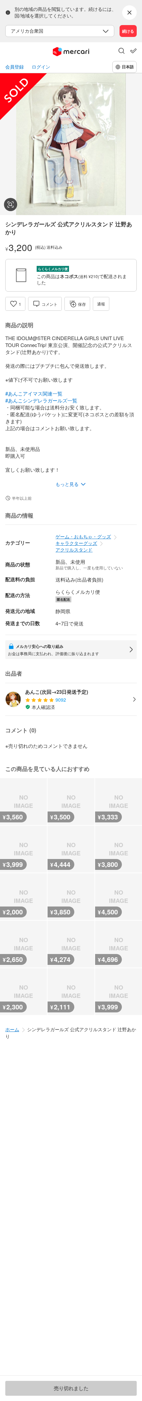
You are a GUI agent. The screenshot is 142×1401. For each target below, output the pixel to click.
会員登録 (14, 67)
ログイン (41, 67)
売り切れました (71, 1388)
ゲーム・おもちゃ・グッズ (83, 536)
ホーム (12, 1029)
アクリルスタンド (73, 549)
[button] (121, 51)
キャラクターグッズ (76, 543)
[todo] (133, 51)
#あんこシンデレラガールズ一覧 (41, 400)
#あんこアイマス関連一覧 (33, 393)
